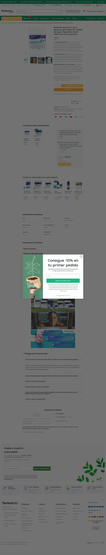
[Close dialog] (81, 256)
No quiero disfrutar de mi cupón (63, 295)
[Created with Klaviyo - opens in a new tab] (53, 300)
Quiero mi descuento (63, 281)
